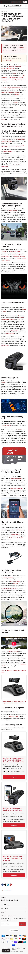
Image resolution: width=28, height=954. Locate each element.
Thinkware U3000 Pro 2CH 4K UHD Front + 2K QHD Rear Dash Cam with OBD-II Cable (14, 702)
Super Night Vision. (15, 251)
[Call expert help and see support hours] (13, 2)
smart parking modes (19, 315)
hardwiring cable (16, 529)
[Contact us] (21, 2)
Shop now (14, 777)
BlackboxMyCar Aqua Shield (9, 588)
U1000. (16, 102)
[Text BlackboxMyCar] (17, 2)
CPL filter (15, 583)
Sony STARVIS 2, (7, 151)
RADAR (3, 382)
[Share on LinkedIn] (8, 885)
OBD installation (15, 534)
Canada (13, 930)
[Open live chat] (25, 2)
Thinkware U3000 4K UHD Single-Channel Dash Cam (12, 809)
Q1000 (18, 258)
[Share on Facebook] (2, 885)
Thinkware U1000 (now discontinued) (11, 87)
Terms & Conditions (16, 948)
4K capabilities (14, 77)
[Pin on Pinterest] (11, 885)
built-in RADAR (5, 345)
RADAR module (10, 333)
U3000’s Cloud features (16, 488)
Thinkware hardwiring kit (16, 537)
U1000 (15, 73)
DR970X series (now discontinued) (10, 92)
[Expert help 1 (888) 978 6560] (13, 2)
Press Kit (3, 948)
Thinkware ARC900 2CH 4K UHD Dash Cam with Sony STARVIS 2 (12, 858)
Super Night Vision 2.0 (18, 256)
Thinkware (4, 251)
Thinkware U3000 (12, 210)
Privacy (23, 948)
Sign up (22, 924)
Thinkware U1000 (13, 716)
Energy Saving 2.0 (13, 330)
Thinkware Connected (16, 478)
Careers (8, 948)
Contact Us (14, 949)
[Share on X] (5, 885)
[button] (14, 558)
